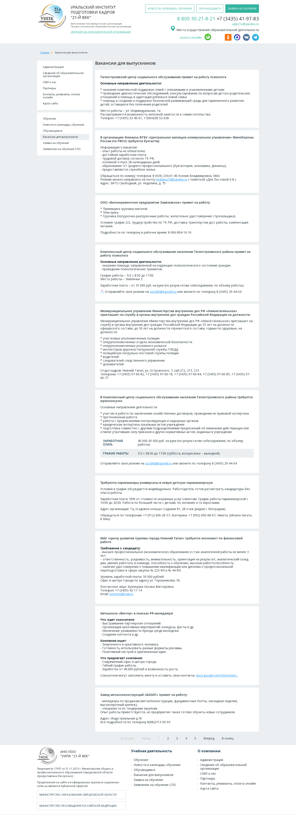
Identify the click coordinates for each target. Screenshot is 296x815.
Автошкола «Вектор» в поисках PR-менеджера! (136, 613)
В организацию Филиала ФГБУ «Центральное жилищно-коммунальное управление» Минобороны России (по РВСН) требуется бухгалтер (177, 139)
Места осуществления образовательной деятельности (217, 30)
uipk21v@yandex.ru (245, 24)
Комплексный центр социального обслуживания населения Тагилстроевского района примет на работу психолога (175, 253)
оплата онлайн (191, 37)
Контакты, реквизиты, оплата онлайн (61, 95)
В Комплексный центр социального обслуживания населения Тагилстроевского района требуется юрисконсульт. (176, 399)
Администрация (53, 67)
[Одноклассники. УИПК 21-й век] (229, 40)
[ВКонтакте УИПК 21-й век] (247, 40)
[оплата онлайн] (214, 40)
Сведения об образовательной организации (63, 74)
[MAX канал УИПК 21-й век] (238, 40)
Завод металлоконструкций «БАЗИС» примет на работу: (144, 695)
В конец (227, 738)
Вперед (208, 738)
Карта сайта (50, 103)
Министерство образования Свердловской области (78, 795)
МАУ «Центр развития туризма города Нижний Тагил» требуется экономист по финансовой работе (171, 540)
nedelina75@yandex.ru (171, 179)
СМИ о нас (49, 82)
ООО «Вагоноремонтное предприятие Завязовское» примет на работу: (155, 202)
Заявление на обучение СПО (62, 149)
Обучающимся (52, 131)
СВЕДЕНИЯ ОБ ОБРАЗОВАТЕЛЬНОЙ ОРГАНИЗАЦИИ (101, 31)
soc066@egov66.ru (163, 292)
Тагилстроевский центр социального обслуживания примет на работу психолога (163, 77)
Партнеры (49, 88)
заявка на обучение (242, 8)
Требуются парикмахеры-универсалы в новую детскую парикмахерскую (156, 483)
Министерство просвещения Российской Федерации (78, 806)
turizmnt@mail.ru (121, 594)
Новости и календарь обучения (63, 125)
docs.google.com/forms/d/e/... (217, 675)
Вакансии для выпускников (60, 137)
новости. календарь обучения (170, 8)
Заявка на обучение (56, 143)
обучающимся (210, 8)
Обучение (49, 118)
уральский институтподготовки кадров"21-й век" (93, 12)
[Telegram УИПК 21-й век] (255, 40)
